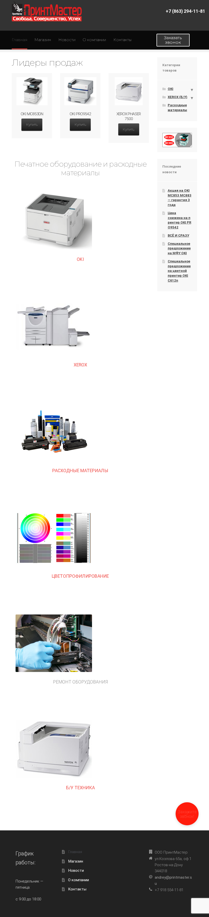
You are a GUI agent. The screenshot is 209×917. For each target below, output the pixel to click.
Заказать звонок (173, 40)
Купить (32, 124)
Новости (66, 39)
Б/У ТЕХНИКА (80, 787)
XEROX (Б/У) (177, 97)
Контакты (122, 39)
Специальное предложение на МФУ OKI (179, 248)
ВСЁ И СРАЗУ (178, 235)
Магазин (42, 39)
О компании (94, 39)
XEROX (80, 364)
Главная (19, 39)
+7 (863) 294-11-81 (185, 11)
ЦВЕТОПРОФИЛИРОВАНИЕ (80, 576)
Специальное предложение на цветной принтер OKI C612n (179, 270)
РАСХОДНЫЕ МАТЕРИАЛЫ (80, 470)
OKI (80, 259)
